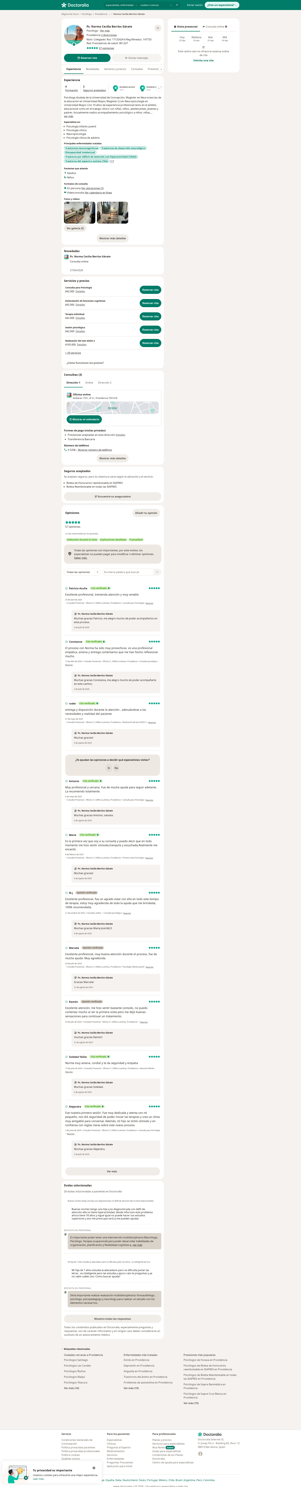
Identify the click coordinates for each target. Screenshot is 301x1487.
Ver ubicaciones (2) (92, 188)
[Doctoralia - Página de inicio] (81, 4)
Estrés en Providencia (136, 1360)
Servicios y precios (115, 69)
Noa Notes (163, 1447)
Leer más (38, 1479)
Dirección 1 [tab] (73, 382)
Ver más (123, 1172)
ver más (68, 116)
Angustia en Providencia (138, 1371)
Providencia (102, 398)
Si (109, 768)
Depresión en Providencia (139, 1365)
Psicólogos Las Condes (77, 1365)
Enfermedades (115, 1458)
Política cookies (70, 1455)
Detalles (80, 291)
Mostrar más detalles (114, 239)
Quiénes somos (70, 1458)
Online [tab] (89, 382)
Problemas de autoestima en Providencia (148, 1382)
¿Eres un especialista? (220, 5)
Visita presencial (186, 27)
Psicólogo (87, 14)
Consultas (137, 69)
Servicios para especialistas (168, 1443)
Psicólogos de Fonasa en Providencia (205, 1360)
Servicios (112, 1455)
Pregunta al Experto (119, 1447)
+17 (112, 161)
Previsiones (154, 69)
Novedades (92, 69)
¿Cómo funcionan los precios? (85, 363)
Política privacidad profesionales (80, 1451)
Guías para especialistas (166, 1451)
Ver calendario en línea (98, 192)
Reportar (149, 603)
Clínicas (111, 1443)
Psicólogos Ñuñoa (74, 1371)
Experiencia (73, 69)
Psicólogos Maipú (74, 1377)
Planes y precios (162, 1440)
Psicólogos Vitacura (75, 1382)
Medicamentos (116, 1451)
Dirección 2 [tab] (104, 382)
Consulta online (213, 27)
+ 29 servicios (73, 353)
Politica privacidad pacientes (78, 1447)
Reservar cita (150, 290)
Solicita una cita (203, 60)
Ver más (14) (71, 1388)
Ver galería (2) (75, 228)
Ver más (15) (131, 1388)
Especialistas (114, 1440)
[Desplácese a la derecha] (161, 69)
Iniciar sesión (195, 5)
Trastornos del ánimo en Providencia (145, 1377)
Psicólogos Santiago (76, 1360)
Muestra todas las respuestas (112, 1319)
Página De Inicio (70, 14)
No (116, 768)
